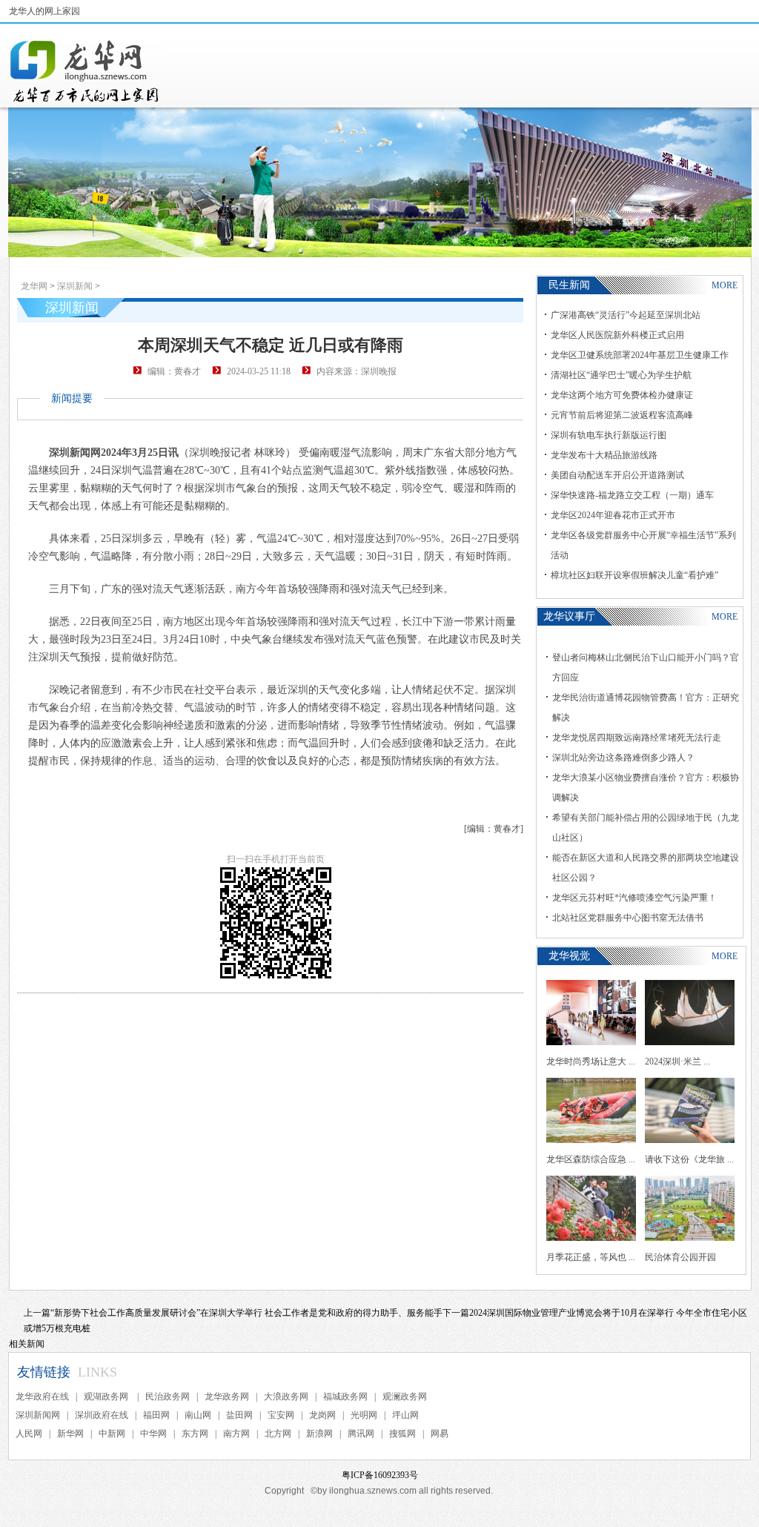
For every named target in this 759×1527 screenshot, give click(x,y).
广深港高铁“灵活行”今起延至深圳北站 (625, 315)
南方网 (236, 1433)
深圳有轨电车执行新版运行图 (608, 435)
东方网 (195, 1433)
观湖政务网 (107, 1396)
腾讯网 (361, 1433)
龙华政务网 (227, 1396)
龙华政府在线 (42, 1396)
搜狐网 (402, 1433)
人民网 (29, 1433)
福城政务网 (345, 1396)
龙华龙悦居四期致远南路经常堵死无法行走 (636, 737)
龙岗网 (322, 1415)
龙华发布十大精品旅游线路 (604, 455)
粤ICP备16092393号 (380, 1475)
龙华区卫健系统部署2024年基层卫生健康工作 (640, 355)
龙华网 (34, 286)
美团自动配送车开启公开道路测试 (617, 475)
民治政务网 (167, 1396)
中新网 (112, 1433)
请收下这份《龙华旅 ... (689, 1159)
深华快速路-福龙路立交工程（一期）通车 (632, 495)
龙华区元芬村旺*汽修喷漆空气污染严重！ (634, 897)
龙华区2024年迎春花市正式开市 (613, 515)
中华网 (153, 1433)
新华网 (70, 1433)
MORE (725, 285)
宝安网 (281, 1415)
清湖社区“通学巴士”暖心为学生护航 (621, 375)
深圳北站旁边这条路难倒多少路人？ (623, 757)
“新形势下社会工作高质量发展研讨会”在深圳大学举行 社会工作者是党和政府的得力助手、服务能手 (246, 1313)
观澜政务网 (404, 1396)
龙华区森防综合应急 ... (590, 1159)
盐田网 (239, 1415)
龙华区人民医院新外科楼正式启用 (617, 335)
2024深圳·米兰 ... (677, 1061)
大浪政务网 (286, 1396)
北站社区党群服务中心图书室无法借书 (627, 917)
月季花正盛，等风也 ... (590, 1257)
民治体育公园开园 (680, 1257)
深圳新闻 (75, 286)
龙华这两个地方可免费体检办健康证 (622, 395)
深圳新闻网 (38, 1415)
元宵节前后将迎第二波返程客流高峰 (622, 415)
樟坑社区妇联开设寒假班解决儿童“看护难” (634, 575)
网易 (439, 1433)
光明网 (364, 1415)
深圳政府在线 (101, 1415)
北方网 (278, 1433)
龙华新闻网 (85, 71)
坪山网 (405, 1415)
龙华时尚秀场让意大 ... (590, 1061)
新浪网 (319, 1433)
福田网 (156, 1415)
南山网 (198, 1415)
